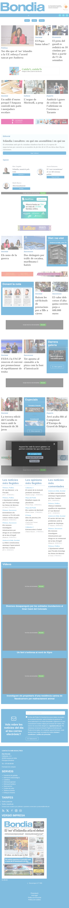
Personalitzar (34, 461)
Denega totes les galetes (34, 457)
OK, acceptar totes (34, 454)
